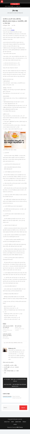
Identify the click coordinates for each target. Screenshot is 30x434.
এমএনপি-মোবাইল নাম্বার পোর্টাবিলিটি (11, 342)
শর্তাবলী (12, 421)
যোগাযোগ (15, 424)
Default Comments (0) (16, 397)
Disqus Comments (16, 396)
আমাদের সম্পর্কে (6, 421)
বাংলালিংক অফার (19, 342)
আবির (14, 25)
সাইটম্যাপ (24, 421)
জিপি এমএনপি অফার (18, 326)
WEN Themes (20, 427)
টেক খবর (15, 11)
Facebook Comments (7, 396)
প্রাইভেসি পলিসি (18, 421)
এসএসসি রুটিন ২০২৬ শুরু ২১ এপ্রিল (12, 6)
